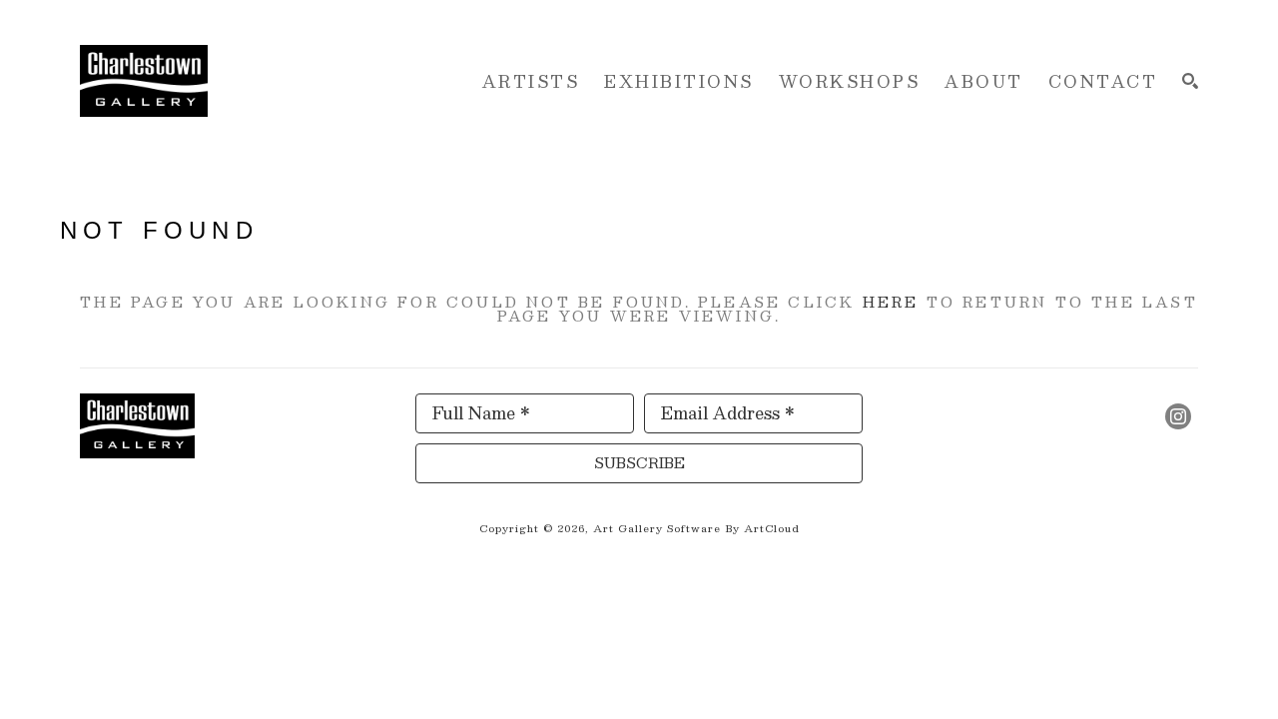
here (891, 302)
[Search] (1190, 81)
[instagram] (1178, 416)
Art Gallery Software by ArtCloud (696, 527)
